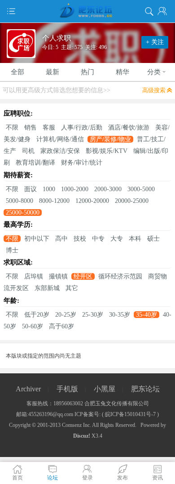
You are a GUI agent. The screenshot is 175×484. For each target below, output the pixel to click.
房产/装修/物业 (110, 139)
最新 (52, 72)
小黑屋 (104, 389)
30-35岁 (119, 314)
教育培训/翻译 (35, 162)
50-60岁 (32, 326)
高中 (61, 238)
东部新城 (47, 288)
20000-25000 (132, 200)
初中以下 (36, 238)
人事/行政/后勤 (81, 127)
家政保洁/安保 (60, 151)
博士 (12, 250)
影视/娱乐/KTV (106, 151)
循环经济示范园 (120, 276)
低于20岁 (36, 314)
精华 (122, 72)
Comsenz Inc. (76, 425)
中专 (98, 238)
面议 (30, 189)
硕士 (153, 238)
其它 (72, 288)
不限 (12, 127)
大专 (116, 238)
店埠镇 (33, 276)
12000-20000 (92, 200)
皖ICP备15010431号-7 (130, 414)
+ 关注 (155, 42)
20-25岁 (65, 314)
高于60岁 (61, 326)
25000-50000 (22, 212)
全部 (17, 72)
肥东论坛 (145, 389)
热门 (87, 72)
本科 (135, 238)
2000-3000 (108, 189)
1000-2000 (74, 189)
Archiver (28, 389)
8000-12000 (54, 200)
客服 (49, 127)
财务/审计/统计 (81, 162)
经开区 (83, 276)
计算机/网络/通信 (60, 139)
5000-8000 (19, 200)
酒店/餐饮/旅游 (128, 127)
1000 (49, 189)
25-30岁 (92, 314)
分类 (154, 72)
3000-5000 (141, 189)
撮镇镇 (58, 276)
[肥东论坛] (87, 11)
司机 (28, 151)
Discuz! (81, 436)
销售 (30, 127)
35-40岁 (146, 314)
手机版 (67, 389)
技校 (80, 238)
